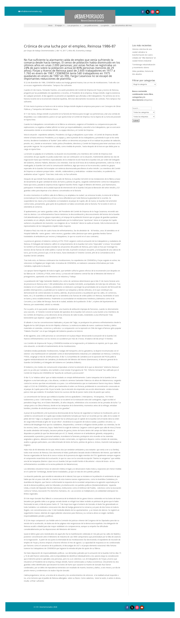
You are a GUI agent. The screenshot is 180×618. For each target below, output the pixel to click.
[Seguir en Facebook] (143, 12)
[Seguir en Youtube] (157, 12)
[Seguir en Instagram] (153, 12)
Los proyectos (73, 26)
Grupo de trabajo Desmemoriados (40, 50)
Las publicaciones (91, 26)
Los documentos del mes (122, 26)
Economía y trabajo (83, 50)
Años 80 (71, 50)
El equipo (58, 26)
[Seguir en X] (148, 12)
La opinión (105, 26)
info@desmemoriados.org (31, 11)
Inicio (50, 26)
